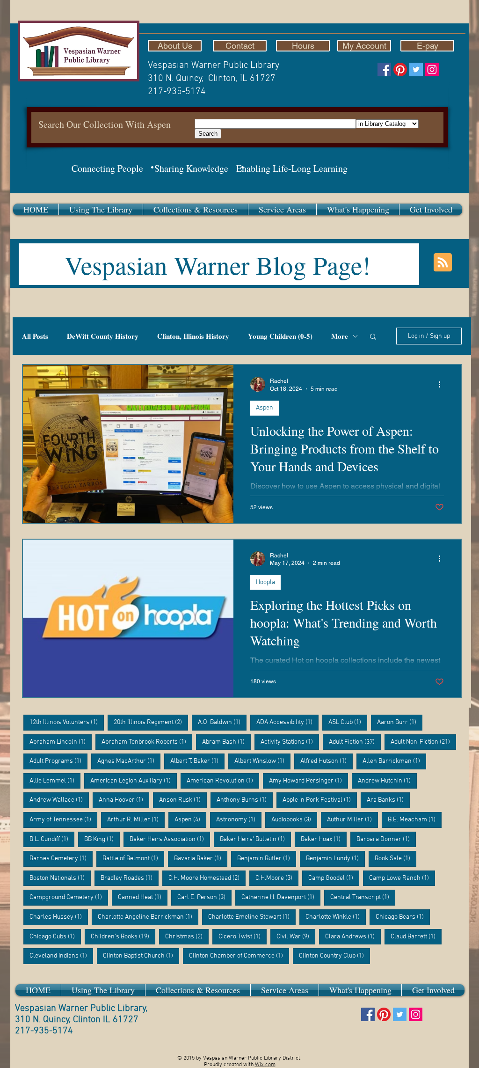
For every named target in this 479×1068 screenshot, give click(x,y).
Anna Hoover (124, 800)
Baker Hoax (324, 839)
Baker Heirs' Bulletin (255, 839)
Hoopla (265, 582)
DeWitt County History (102, 336)
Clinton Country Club (334, 955)
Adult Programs (58, 761)
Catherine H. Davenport (280, 897)
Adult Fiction (355, 742)
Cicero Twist (242, 936)
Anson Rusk (183, 800)
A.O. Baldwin (222, 722)
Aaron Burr (399, 722)
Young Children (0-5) (280, 336)
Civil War (295, 936)
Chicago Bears (403, 917)
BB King (102, 839)
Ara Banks (388, 800)
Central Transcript (362, 897)
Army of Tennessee (63, 819)
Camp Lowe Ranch (402, 878)
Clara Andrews (353, 936)
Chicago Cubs (55, 936)
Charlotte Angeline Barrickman (148, 917)
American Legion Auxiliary (133, 780)
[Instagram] (432, 69)
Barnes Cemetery (61, 858)
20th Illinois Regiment (151, 722)
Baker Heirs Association (170, 839)
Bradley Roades (130, 878)
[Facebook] (384, 69)
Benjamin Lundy (335, 858)
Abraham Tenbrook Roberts (147, 742)
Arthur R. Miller (136, 819)
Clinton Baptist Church (141, 955)
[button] (101, 209)
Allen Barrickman (394, 761)
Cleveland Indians (61, 955)
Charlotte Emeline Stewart (252, 917)
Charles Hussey (58, 917)
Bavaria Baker (200, 858)
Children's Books (123, 936)
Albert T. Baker (197, 761)
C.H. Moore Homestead (207, 878)
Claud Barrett (416, 936)
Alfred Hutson (326, 761)
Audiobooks (294, 819)
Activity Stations (290, 742)
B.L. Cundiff (51, 839)
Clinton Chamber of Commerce (239, 955)
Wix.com (265, 1064)
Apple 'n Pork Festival (320, 800)
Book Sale (395, 858)
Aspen (264, 408)
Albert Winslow (262, 761)
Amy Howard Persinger (308, 780)
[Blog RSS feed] (443, 262)
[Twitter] (416, 69)
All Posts (35, 336)
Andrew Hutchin (387, 780)
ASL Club (347, 722)
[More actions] (442, 384)
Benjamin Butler (266, 858)
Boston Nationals (60, 878)
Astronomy (238, 819)
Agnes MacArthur (128, 761)
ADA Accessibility (287, 722)
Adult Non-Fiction (423, 742)
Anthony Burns (245, 800)
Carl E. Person (204, 897)
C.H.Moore (276, 878)
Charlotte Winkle (335, 917)
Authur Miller (352, 819)
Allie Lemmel (54, 780)
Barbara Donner (386, 839)
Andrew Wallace (59, 800)
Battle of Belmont (133, 858)
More (339, 336)
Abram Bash (226, 742)
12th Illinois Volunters (66, 722)
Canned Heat (142, 897)
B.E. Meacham (415, 819)
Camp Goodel (333, 878)
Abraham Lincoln (60, 742)
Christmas (187, 936)
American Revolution (223, 780)
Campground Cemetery (68, 897)
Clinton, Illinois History (193, 336)
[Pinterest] (400, 69)
